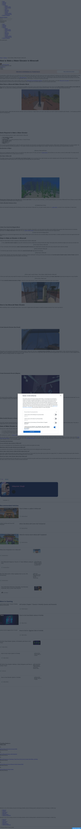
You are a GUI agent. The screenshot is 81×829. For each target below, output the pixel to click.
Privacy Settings (77, 828)
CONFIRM (32, 431)
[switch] (55, 414)
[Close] (61, 396)
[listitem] (40, 412)
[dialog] (40, 414)
